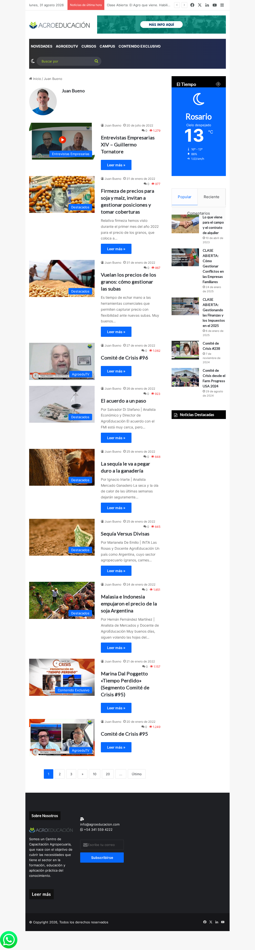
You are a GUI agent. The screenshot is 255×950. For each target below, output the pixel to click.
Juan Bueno (73, 90)
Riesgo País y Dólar (121, 5)
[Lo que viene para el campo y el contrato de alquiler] (185, 224)
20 (108, 774)
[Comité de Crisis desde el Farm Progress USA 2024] (185, 377)
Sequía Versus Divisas (125, 533)
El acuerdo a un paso (123, 401)
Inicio (36, 79)
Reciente (211, 196)
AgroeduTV (67, 46)
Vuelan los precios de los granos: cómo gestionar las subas (128, 282)
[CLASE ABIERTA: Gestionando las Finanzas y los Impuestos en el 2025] (185, 306)
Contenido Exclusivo (140, 46)
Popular (184, 196)
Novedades (41, 46)
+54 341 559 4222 (98, 829)
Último (137, 774)
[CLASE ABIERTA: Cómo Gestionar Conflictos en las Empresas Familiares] (185, 257)
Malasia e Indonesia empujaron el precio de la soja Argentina (129, 603)
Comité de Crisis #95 (124, 734)
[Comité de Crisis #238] (185, 350)
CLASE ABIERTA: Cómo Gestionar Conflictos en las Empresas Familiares (213, 266)
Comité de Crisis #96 (124, 357)
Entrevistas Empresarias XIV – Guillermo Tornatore (128, 144)
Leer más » (116, 165)
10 (94, 774)
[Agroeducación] (59, 25)
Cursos (88, 46)
